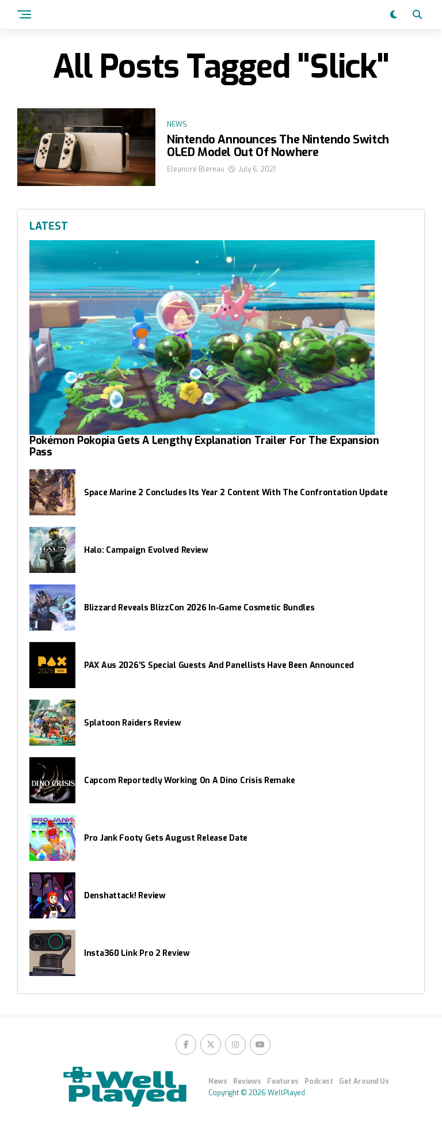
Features (283, 1081)
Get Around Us (364, 1081)
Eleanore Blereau (195, 169)
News (217, 1081)
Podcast (318, 1081)
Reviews (247, 1081)
